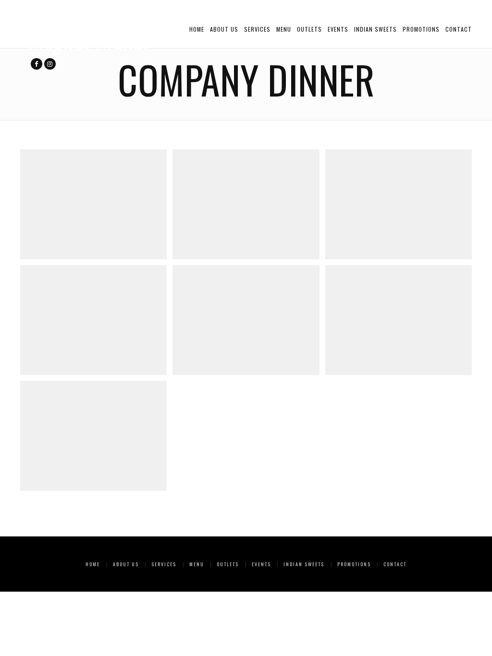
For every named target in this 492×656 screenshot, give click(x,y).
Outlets (309, 29)
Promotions (421, 29)
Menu (283, 29)
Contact (458, 29)
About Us (224, 29)
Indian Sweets (375, 29)
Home (196, 29)
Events (338, 29)
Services (257, 29)
